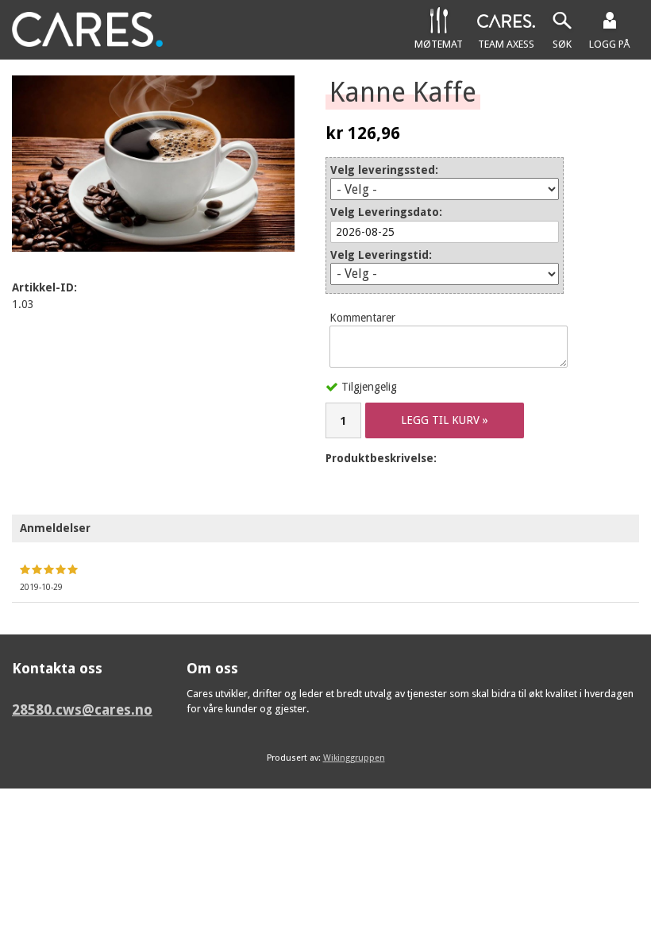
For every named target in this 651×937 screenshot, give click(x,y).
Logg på (609, 44)
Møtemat (438, 44)
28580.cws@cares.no (82, 709)
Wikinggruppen (354, 758)
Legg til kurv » (444, 420)
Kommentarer (362, 317)
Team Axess (506, 44)
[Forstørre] (153, 163)
